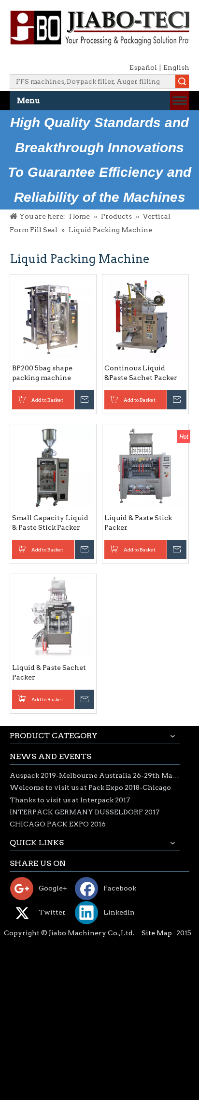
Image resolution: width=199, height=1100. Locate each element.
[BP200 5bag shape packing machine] (53, 317)
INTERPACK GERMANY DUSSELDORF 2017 (84, 812)
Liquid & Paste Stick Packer (138, 522)
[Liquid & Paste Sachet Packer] (53, 616)
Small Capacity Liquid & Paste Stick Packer (50, 522)
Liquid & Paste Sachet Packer (49, 672)
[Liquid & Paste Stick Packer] (145, 467)
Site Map (157, 933)
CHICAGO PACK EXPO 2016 (58, 824)
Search (182, 81)
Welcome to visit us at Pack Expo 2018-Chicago (90, 787)
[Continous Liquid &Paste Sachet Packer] (145, 317)
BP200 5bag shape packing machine (42, 372)
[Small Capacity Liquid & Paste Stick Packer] (53, 467)
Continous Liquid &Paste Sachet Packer (140, 372)
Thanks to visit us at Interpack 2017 (70, 800)
